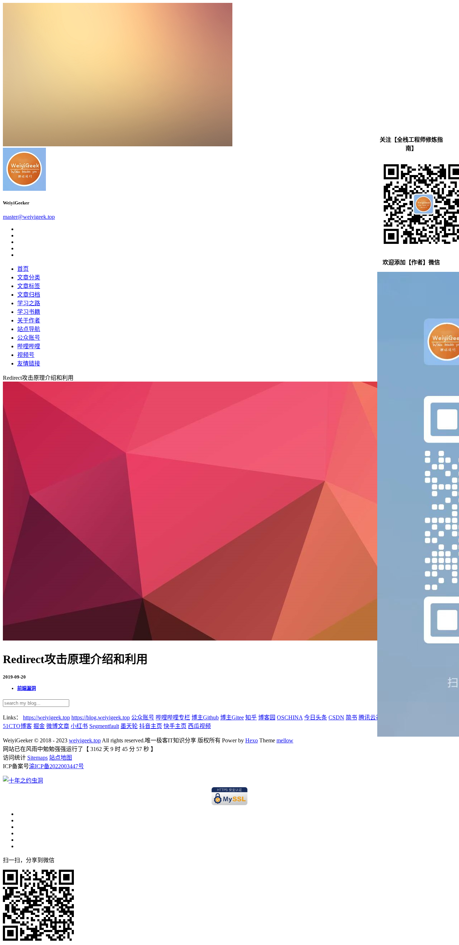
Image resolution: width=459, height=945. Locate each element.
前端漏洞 (26, 688)
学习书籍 (28, 312)
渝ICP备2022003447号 (56, 766)
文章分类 (28, 277)
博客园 (266, 717)
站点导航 (28, 329)
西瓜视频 (199, 726)
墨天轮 (129, 726)
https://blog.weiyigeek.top (100, 717)
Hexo (251, 740)
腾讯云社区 (373, 717)
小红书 (79, 726)
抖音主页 (150, 726)
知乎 (251, 717)
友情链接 (28, 363)
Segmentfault (104, 726)
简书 (351, 717)
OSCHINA (290, 717)
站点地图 (60, 758)
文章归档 (28, 295)
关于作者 (28, 320)
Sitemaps (37, 758)
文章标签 (28, 286)
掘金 (39, 726)
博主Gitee (232, 717)
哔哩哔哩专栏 (173, 717)
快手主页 (175, 726)
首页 (23, 269)
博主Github (205, 717)
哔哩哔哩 (28, 346)
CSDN (336, 717)
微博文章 (57, 726)
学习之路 (28, 303)
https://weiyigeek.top (46, 717)
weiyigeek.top (85, 740)
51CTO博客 (17, 726)
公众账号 (28, 338)
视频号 (25, 355)
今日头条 (315, 717)
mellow (284, 740)
